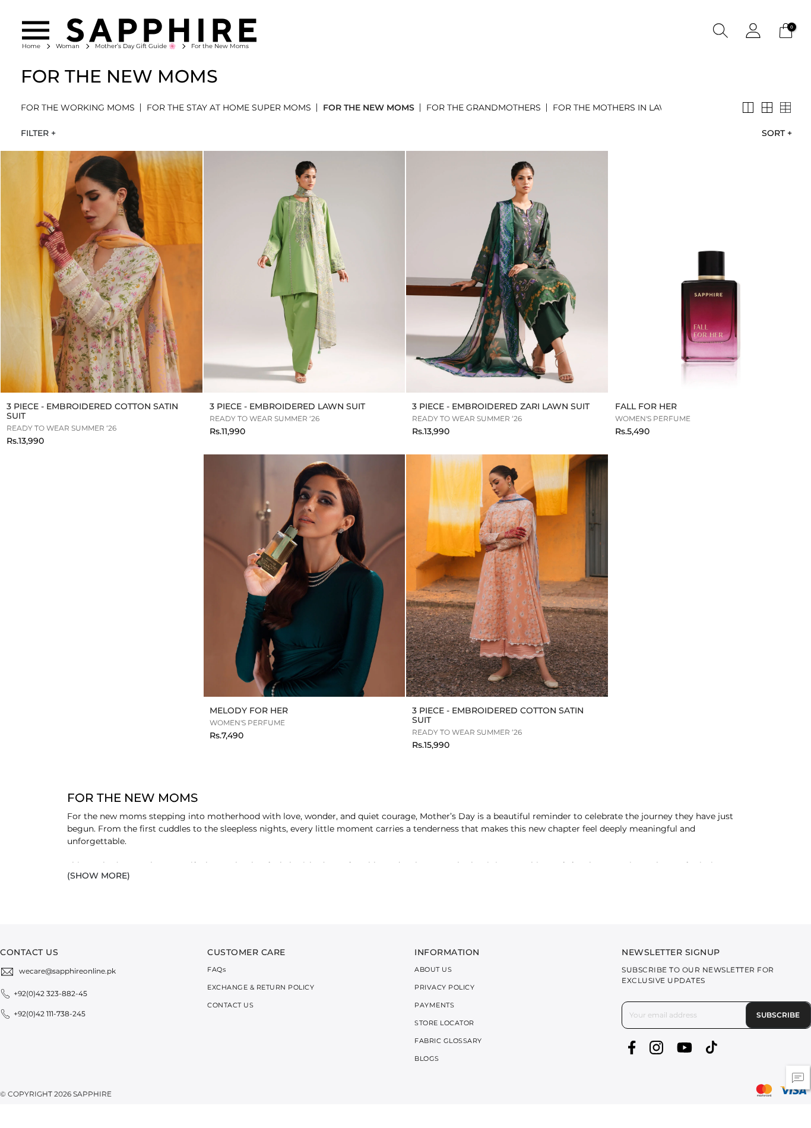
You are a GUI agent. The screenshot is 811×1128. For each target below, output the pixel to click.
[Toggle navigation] (35, 30)
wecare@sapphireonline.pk (67, 970)
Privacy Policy (444, 987)
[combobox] (773, 133)
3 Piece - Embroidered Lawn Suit (287, 406)
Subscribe (778, 1014)
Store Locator (444, 1023)
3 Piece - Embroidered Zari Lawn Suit (501, 406)
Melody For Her (249, 710)
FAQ (216, 969)
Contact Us (230, 1005)
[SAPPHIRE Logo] (161, 29)
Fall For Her (646, 406)
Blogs (426, 1058)
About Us (433, 969)
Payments (434, 1005)
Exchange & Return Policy (260, 987)
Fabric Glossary (448, 1041)
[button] (720, 30)
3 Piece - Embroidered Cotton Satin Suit (92, 411)
